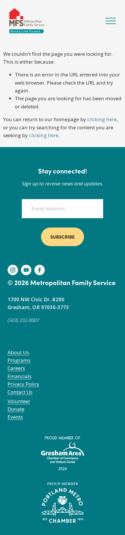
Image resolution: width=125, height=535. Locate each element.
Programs (19, 360)
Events (15, 417)
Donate (16, 409)
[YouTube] (26, 270)
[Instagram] (13, 270)
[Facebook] (39, 270)
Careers (16, 368)
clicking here (102, 119)
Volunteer (19, 401)
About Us (18, 352)
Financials (19, 376)
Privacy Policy (23, 384)
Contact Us (20, 392)
